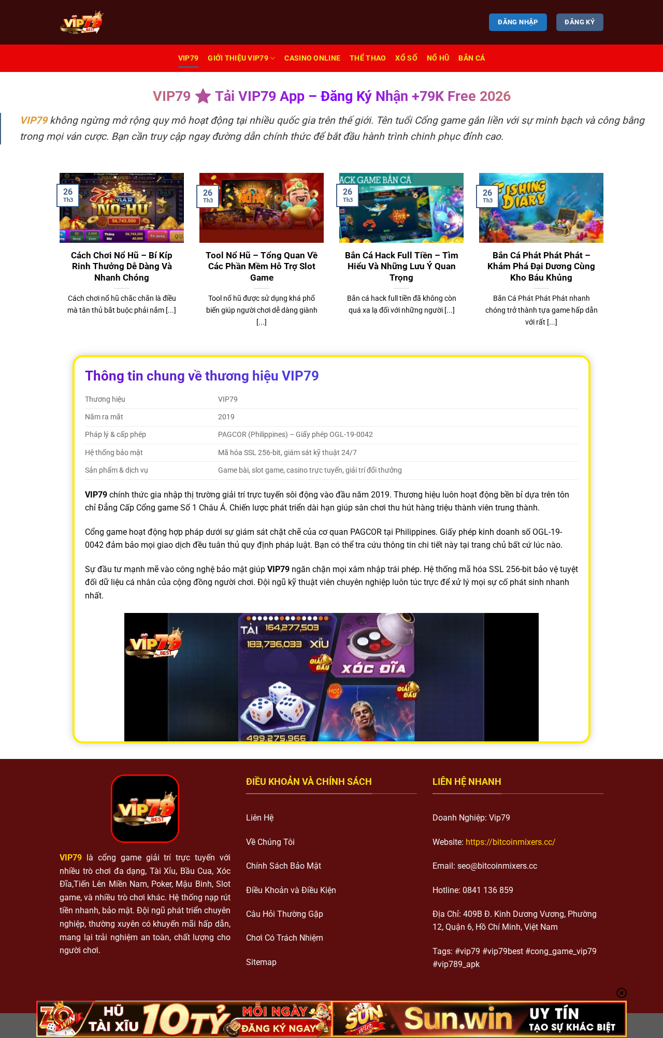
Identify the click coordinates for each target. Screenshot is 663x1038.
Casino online (312, 58)
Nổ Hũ (438, 58)
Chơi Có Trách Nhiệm (284, 938)
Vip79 (188, 58)
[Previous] (57, 263)
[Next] (605, 263)
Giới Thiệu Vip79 (238, 58)
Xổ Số (406, 58)
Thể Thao (368, 58)
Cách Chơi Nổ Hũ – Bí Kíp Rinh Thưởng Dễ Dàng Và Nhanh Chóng (121, 267)
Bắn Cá (471, 58)
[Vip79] (111, 22)
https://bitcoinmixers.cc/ (511, 842)
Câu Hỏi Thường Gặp (284, 914)
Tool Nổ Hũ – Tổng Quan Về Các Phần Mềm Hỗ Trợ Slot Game (262, 267)
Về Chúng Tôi (270, 842)
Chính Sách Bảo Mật (283, 866)
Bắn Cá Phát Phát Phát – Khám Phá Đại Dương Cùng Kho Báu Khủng (541, 267)
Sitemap (261, 962)
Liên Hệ (259, 818)
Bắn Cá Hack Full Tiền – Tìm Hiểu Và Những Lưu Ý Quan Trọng (401, 267)
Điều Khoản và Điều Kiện (291, 890)
